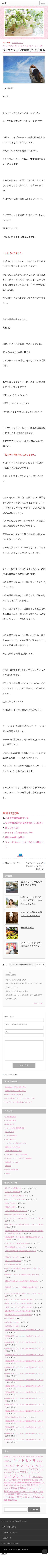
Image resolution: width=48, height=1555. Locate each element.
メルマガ (36, 1472)
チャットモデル (8, 46)
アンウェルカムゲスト (28, 1456)
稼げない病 (22, 1497)
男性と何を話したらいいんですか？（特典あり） (21, 1281)
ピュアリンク (9, 1132)
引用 (41, 1003)
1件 (41, 46)
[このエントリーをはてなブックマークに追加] (20, 855)
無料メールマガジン (10, 1532)
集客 (9, 1500)
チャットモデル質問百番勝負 (14, 1128)
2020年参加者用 (10, 1116)
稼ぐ (14, 1497)
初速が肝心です (10, 1203)
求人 (18, 1485)
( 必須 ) (9, 1016)
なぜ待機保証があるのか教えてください (24, 823)
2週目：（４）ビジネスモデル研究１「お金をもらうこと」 (31, 900)
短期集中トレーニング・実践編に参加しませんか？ (22, 1274)
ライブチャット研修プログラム (15, 1143)
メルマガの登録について (17, 818)
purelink (5, 3)
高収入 (14, 1500)
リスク (35, 1477)
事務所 (13, 1480)
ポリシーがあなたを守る (13, 1261)
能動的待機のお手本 (14, 837)
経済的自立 (37, 1497)
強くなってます (12, 828)
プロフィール (26, 1472)
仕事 (18, 1480)
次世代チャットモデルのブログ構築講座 (18, 1158)
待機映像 (31, 1482)
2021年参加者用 (10, 1120)
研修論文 (8, 1166)
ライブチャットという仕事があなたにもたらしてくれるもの (35, 866)
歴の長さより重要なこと (13, 1188)
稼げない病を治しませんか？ (14, 1417)
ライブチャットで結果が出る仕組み (17, 1243)
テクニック (23, 1469)
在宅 (31, 1480)
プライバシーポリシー (11, 1543)
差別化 (8, 1482)
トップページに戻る (11, 1074)
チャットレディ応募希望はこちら (15, 1521)
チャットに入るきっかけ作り (19, 832)
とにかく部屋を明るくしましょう (16, 1211)
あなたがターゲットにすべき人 (15, 1087)
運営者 (7, 1173)
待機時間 (38, 1482)
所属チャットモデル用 (12, 1147)
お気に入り (8, 1456)
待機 (19, 1482)
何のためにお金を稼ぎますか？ (15, 1214)
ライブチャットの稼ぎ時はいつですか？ (18, 1102)
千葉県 (26, 1480)
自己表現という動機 (12, 1322)
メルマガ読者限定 (11, 1135)
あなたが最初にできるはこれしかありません (20, 1098)
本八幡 (13, 1485)
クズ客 (38, 1456)
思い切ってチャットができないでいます (18, 1311)
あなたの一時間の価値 (12, 1192)
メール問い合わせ (9, 1527)
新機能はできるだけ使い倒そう (15, 1091)
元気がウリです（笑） (12, 863)
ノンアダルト (34, 1469)
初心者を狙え (9, 1318)
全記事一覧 (7, 1538)
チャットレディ (20, 46)
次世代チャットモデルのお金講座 (16, 1154)
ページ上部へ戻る (44, 1551)
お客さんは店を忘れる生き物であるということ (20, 1251)
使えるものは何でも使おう (14, 1094)
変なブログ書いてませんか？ (14, 1195)
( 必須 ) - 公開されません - (16, 1024)
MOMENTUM (9, 1124)
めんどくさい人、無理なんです (15, 1199)
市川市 (14, 1483)
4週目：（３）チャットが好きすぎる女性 (19, 1299)
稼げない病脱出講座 (12, 1169)
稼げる (30, 1497)
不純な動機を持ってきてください (16, 1247)
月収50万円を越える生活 (13, 1151)
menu (43, 3)
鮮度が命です (27, 927)
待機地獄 (24, 1483)
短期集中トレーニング (12, 1162)
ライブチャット (17, 43)
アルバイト (17, 1456)
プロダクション (13, 1472)
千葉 (21, 1480)
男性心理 (23, 1485)
